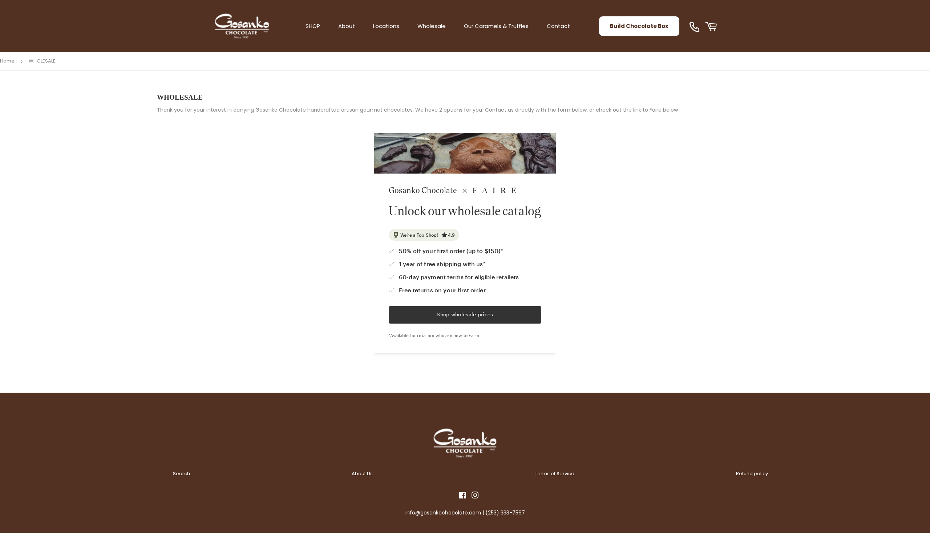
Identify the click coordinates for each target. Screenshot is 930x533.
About (346, 26)
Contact (558, 26)
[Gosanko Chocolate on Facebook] (462, 496)
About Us (362, 473)
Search (181, 473)
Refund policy (752, 473)
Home (7, 60)
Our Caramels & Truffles (496, 26)
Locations (386, 26)
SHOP (313, 26)
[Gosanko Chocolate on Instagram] (475, 496)
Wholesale (431, 26)
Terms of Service (554, 473)
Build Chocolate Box (639, 26)
